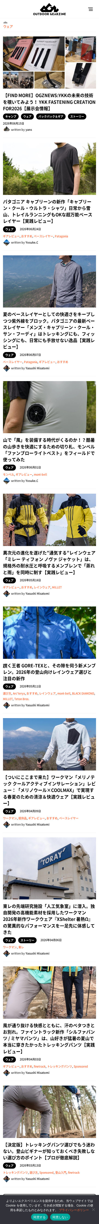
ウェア (8, 26)
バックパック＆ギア (50, 116)
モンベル (8, 474)
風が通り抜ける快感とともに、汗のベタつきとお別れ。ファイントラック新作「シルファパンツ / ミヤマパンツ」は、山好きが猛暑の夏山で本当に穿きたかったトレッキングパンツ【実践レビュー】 (49, 1038)
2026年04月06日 (51, 940)
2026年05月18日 (30, 580)
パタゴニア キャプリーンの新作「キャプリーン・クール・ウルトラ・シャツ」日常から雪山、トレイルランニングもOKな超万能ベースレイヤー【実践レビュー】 (47, 211)
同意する (39, 1217)
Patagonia (61, 236)
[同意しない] (93, 1209)
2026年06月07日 (30, 355)
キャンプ (10, 116)
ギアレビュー (11, 236)
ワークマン (10, 818)
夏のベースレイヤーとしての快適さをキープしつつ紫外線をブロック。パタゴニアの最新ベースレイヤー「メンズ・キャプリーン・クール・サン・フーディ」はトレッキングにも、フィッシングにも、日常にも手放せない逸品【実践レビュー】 (49, 330)
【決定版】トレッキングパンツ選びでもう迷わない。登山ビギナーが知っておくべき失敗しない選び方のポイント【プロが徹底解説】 (49, 1151)
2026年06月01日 (30, 467)
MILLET (57, 587)
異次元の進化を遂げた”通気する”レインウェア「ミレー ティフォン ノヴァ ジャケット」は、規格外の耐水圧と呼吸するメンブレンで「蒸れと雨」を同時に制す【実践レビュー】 (49, 562)
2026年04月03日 (30, 1059)
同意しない (60, 1217)
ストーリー (77, 116)
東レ (21, 947)
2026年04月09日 (30, 811)
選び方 (7, 693)
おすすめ (26, 236)
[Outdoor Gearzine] (49, 9)
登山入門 (60, 1172)
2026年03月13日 (30, 1165)
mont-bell (40, 474)
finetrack (40, 1066)
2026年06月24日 (30, 229)
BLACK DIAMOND (83, 693)
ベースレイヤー (43, 236)
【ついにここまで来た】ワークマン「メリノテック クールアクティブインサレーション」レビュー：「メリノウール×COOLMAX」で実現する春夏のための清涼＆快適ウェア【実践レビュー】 (49, 790)
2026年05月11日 (30, 686)
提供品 (22, 818)
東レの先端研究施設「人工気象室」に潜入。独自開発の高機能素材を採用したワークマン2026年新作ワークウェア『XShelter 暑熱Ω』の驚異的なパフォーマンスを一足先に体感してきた (49, 919)
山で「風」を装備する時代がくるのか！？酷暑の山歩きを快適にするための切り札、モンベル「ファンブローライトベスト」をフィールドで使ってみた (49, 450)
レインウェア (42, 587)
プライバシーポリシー (74, 1210)
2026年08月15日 (13, 123)
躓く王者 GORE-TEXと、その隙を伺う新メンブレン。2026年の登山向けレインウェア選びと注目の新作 (49, 672)
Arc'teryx (19, 693)
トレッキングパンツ (59, 1066)
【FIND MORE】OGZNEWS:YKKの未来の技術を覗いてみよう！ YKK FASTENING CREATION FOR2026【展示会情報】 (49, 101)
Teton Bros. (21, 699)
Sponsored (81, 1066)
